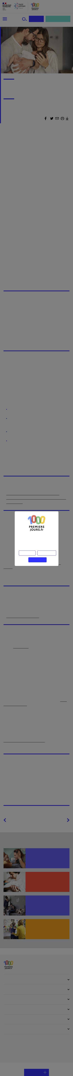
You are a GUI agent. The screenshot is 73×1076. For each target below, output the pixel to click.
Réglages (46, 552)
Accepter (37, 559)
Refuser (27, 552)
